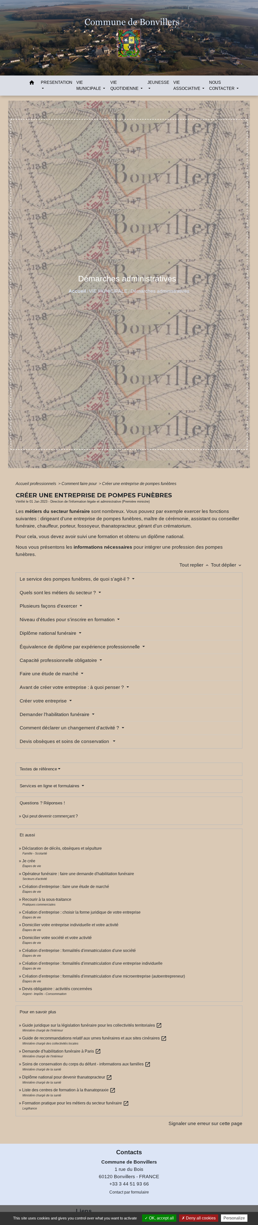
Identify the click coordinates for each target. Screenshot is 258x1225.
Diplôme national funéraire (49, 633)
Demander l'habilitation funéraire (55, 714)
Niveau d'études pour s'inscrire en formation (68, 619)
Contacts (129, 1152)
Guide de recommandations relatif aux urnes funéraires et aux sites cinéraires (94, 1038)
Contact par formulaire (129, 1192)
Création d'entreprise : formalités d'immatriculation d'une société (79, 950)
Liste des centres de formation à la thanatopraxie (69, 1090)
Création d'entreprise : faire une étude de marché (65, 886)
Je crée (28, 861)
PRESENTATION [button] (56, 82)
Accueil (77, 291)
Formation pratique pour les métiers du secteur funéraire (75, 1103)
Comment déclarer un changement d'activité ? (70, 727)
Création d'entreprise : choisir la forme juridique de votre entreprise (81, 912)
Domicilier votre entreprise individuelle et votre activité (70, 925)
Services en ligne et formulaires (50, 786)
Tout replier (194, 565)
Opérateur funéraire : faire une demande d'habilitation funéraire (78, 874)
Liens (84, 1211)
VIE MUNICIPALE (108, 291)
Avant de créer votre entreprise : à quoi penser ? (72, 687)
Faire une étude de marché (50, 673)
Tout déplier (226, 565)
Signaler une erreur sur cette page (205, 1123)
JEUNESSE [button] (158, 82)
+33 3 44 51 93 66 (129, 1183)
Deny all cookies (200, 1218)
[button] (32, 83)
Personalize (234, 1218)
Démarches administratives (160, 291)
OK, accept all (161, 1218)
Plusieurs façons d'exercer (49, 606)
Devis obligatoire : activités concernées (57, 989)
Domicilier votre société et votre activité (57, 938)
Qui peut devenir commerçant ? (50, 816)
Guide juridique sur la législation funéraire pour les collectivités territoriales (92, 1025)
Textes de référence (38, 769)
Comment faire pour (79, 483)
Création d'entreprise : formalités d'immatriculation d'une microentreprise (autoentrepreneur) (103, 976)
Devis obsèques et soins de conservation (66, 741)
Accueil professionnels (36, 483)
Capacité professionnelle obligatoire (59, 660)
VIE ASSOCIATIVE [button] (187, 85)
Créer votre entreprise (44, 700)
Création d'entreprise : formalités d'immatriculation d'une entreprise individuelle (92, 963)
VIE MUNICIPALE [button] (89, 85)
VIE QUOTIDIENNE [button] (125, 85)
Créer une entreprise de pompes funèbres (139, 483)
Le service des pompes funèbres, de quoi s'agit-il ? (75, 579)
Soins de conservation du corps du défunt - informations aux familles (86, 1064)
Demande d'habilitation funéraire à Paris (61, 1051)
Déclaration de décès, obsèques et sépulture (62, 848)
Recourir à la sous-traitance (46, 899)
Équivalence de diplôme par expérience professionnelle (80, 646)
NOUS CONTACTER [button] (222, 85)
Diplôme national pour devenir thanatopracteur (67, 1077)
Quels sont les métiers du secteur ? (58, 592)
